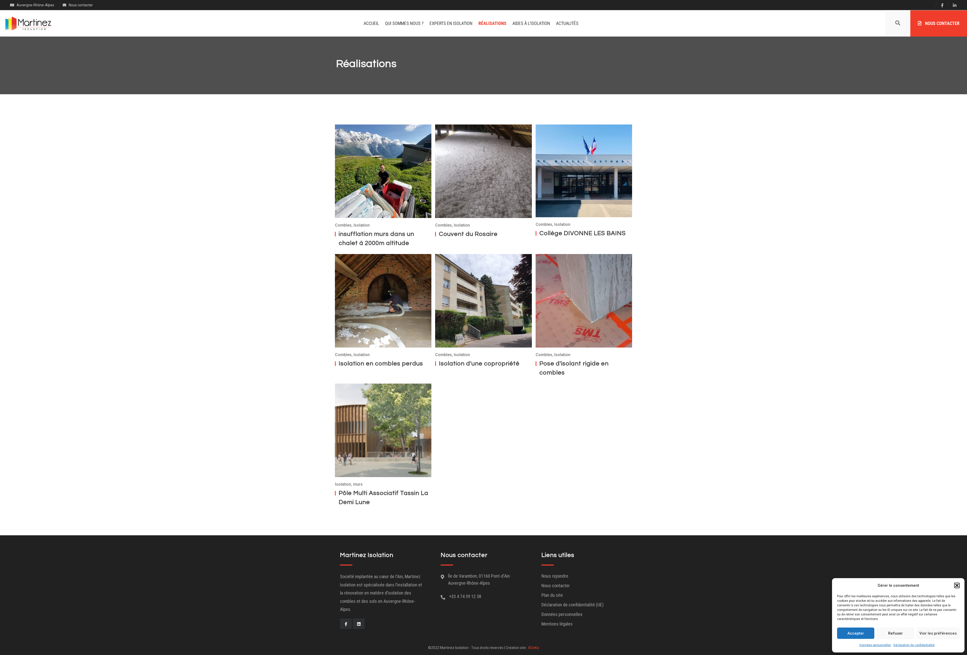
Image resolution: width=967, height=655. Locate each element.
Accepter (855, 633)
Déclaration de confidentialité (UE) (572, 604)
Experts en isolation (451, 23)
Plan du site (552, 595)
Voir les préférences (938, 633)
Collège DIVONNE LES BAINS (582, 233)
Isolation (362, 225)
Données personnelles (875, 645)
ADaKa (533, 648)
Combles (343, 225)
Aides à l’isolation (531, 23)
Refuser (895, 633)
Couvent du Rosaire (468, 234)
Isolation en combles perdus (381, 363)
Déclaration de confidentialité (914, 645)
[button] (956, 585)
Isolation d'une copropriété (479, 363)
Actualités (567, 23)
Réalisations (492, 23)
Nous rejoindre (554, 576)
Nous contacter (941, 23)
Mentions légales (557, 624)
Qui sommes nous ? (404, 23)
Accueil (371, 23)
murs (358, 484)
